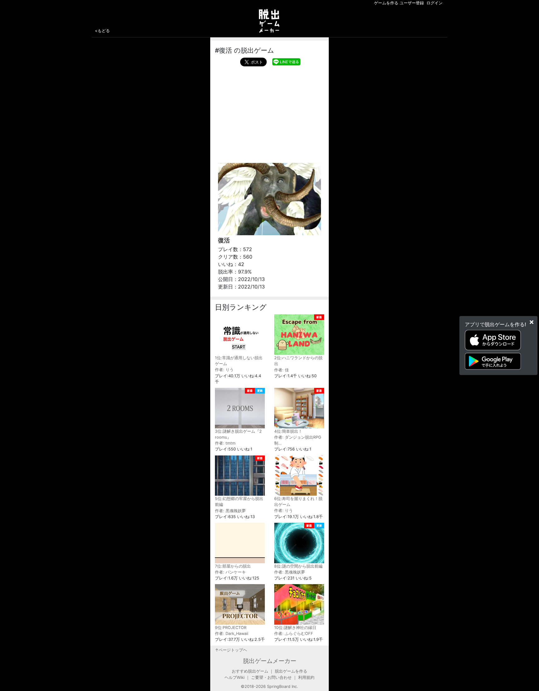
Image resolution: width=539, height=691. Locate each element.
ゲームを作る (386, 3)
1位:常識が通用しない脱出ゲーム (239, 360)
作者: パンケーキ (230, 572)
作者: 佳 (281, 370)
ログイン (434, 3)
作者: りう (224, 369)
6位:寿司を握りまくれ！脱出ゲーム (298, 501)
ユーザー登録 (412, 3)
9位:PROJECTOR (230, 627)
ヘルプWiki (235, 677)
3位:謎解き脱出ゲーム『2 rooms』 (238, 434)
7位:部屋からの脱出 (233, 566)
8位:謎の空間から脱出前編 (298, 566)
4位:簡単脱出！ (288, 431)
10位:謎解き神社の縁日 (295, 627)
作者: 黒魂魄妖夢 (230, 510)
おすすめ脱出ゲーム (250, 671)
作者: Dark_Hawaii (231, 633)
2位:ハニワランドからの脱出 (298, 360)
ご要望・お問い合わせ (271, 677)
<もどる (102, 30)
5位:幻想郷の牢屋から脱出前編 (239, 501)
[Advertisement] (269, 113)
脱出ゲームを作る (291, 671)
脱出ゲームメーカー (269, 661)
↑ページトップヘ (231, 650)
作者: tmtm (225, 443)
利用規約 (306, 677)
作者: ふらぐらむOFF (293, 633)
